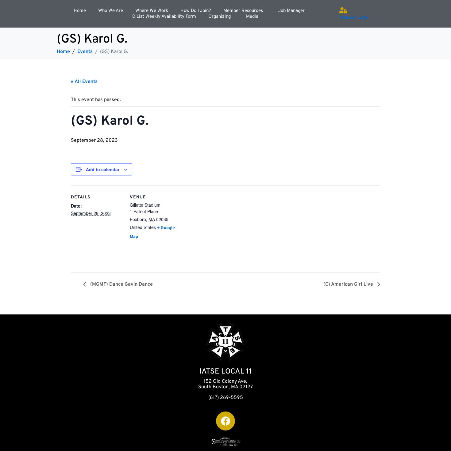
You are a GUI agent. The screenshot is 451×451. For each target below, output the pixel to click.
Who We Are (110, 11)
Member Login (354, 17)
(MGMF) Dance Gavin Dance (121, 284)
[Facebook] (225, 421)
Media (252, 17)
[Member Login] (343, 10)
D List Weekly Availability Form (164, 17)
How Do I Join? (195, 11)
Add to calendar (102, 169)
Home (80, 11)
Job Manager (291, 11)
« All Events (84, 82)
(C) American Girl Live (348, 284)
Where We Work (151, 11)
